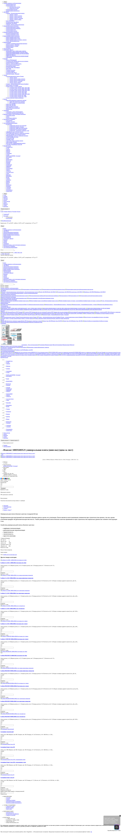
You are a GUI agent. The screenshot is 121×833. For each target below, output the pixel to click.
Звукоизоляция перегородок (13, 10)
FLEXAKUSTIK (10, 138)
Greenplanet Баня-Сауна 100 (8, 747)
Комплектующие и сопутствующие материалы (14, 114)
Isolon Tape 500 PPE (11, 104)
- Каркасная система (14, 8)
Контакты (5, 206)
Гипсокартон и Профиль (9, 119)
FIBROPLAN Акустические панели (14, 132)
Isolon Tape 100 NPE (11, 105)
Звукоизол (8, 179)
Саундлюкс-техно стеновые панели (14, 140)
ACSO (7, 148)
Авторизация (9, 217)
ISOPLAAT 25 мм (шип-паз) (10, 554)
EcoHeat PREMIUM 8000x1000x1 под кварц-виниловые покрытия (17, 670)
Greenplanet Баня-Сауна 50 (7, 777)
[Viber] (7, 478)
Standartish (8, 166)
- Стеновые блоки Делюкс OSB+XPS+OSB (19, 90)
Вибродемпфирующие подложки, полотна (16, 39)
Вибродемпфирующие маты (13, 37)
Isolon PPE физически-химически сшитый (16, 100)
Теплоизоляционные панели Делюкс (15, 76)
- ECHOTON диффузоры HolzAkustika (18, 128)
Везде (4, 228)
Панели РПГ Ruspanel (11, 60)
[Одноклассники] (2, 478)
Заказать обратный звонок (7, 255)
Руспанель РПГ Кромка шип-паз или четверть (17, 61)
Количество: (3, 482)
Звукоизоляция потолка (11, 9)
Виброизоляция (7, 42)
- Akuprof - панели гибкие (15, 19)
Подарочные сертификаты (12, 813)
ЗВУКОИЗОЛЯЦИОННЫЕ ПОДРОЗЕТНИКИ (17, 53)
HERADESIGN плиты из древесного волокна (17, 135)
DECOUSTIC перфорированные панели (15, 143)
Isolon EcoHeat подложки (12, 106)
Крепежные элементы (11, 118)
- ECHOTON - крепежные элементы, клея (19, 130)
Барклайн (8, 174)
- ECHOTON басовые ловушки (16, 126)
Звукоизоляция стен (11, 5)
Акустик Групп (10, 172)
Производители (7, 145)
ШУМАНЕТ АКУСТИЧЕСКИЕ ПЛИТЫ (16, 51)
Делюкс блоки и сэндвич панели (14, 86)
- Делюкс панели (13, 77)
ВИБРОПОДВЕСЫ (10, 55)
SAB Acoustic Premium (11, 142)
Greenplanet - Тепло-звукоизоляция (14, 111)
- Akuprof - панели (13, 14)
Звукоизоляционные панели (13, 27)
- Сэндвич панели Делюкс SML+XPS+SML (19, 89)
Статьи (5, 205)
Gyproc (8, 154)
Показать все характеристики (10, 476)
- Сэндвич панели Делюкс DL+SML (17, 95)
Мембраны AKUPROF (11, 23)
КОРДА (8, 182)
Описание (5, 505)
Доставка (5, 198)
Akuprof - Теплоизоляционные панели (15, 13)
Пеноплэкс (8, 185)
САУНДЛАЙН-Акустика (12, 137)
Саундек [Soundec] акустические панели (15, 134)
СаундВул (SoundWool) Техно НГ (14, 144)
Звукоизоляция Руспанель (12, 62)
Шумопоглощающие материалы (11, 32)
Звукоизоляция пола (11, 4)
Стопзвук (8, 188)
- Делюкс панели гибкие (15, 82)
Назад (5, 1)
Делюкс (5, 75)
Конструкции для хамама (12, 85)
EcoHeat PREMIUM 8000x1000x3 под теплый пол (13, 716)
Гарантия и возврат (10, 800)
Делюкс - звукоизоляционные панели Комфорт (17, 84)
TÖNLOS (8, 171)
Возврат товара (9, 807)
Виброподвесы (9, 47)
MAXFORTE (9, 159)
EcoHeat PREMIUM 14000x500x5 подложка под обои (14, 655)
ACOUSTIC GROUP (8, 49)
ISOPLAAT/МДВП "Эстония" (13, 155)
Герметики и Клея (10, 115)
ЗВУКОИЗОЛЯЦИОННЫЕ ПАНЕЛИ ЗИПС (17, 52)
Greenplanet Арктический (7, 731)
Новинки (5, 203)
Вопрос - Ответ (7, 510)
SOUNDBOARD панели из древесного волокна (17, 133)
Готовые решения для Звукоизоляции (12, 3)
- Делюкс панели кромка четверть (17, 79)
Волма (7, 177)
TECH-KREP (9, 168)
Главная (5, 445)
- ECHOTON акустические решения (17, 129)
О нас (4, 195)
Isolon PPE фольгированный (13, 108)
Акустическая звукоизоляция (10, 123)
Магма (7, 183)
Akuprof (8, 149)
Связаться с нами (10, 806)
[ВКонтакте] (1, 478)
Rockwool (8, 161)
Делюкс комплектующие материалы (14, 97)
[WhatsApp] (9, 478)
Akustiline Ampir (10, 139)
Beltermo (8, 150)
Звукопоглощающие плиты (12, 34)
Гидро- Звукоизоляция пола (12, 41)
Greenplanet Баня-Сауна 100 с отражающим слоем (13, 762)
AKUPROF (6, 12)
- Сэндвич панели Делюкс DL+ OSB (17, 96)
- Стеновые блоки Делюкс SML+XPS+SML (19, 87)
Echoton (8, 152)
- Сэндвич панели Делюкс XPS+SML (18, 92)
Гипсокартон (9, 120)
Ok (91, 831)
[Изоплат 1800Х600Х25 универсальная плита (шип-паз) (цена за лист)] (18, 456)
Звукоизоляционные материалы (10, 26)
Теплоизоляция (7, 48)
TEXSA (8, 169)
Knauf (7, 158)
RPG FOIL (8, 68)
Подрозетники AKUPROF (12, 22)
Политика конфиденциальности (13, 802)
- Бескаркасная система (14, 7)
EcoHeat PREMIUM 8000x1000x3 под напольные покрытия (15, 701)
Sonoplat (8, 163)
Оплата (5, 200)
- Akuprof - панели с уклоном (16, 18)
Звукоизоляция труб (11, 29)
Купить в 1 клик (4, 574)
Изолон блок (9, 109)
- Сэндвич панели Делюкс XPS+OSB (18, 91)
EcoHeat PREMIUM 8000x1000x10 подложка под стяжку (15, 686)
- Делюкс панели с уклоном (15, 81)
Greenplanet (6, 110)
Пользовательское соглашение (13, 801)
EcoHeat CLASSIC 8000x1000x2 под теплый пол (13, 608)
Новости (5, 197)
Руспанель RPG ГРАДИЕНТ (13, 67)
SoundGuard (9, 164)
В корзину (3, 488)
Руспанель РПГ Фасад (11, 72)
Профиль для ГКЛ (10, 121)
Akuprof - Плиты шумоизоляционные (15, 24)
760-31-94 (17, 252)
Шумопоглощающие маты (12, 33)
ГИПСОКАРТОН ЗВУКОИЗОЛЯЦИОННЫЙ (17, 56)
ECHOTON (9, 124)
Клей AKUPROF (10, 20)
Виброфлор (9, 176)
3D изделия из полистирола (12, 65)
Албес (7, 173)
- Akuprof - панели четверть (15, 15)
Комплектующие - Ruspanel (12, 73)
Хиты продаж (6, 201)
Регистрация (9, 218)
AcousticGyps (9, 147)
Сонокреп (8, 187)
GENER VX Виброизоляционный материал (16, 43)
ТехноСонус (9, 191)
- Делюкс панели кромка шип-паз (17, 80)
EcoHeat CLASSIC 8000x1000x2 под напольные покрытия (15, 593)
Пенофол (8, 186)
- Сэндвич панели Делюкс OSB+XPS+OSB (19, 94)
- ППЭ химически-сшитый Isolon (17, 102)
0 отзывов (5, 463)
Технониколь (9, 190)
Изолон (5, 99)
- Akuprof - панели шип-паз (15, 17)
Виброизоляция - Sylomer (12, 46)
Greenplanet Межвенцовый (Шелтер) (15, 113)
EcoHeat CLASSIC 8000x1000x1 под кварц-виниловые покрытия (17, 578)
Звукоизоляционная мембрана (13, 28)
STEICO (8, 167)
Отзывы (5, 196)
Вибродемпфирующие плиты (13, 38)
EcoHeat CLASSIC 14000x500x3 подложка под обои (13, 562)
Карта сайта (9, 809)
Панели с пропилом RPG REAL (13, 63)
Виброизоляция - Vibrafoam (12, 44)
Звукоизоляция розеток (11, 31)
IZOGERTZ (9, 157)
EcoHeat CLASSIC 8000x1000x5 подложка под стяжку (14, 623)
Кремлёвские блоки (11, 66)
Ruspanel (5, 58)
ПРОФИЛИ (9, 57)
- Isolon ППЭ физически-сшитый (17, 101)
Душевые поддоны (10, 70)
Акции (5, 202)
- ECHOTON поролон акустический (17, 125)
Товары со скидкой (10, 815)
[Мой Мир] (4, 478)
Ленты (7, 116)
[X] (5, 478)
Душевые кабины (10, 71)
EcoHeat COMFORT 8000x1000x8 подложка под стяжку (14, 639)
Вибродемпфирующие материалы (11, 36)
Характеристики (7, 506)
